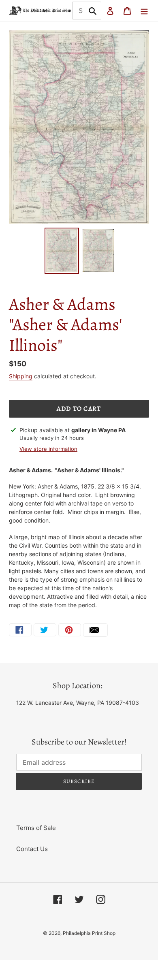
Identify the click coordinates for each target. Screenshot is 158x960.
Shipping (20, 376)
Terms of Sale (36, 828)
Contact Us (32, 849)
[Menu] (144, 10)
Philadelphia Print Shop (89, 933)
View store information (48, 449)
